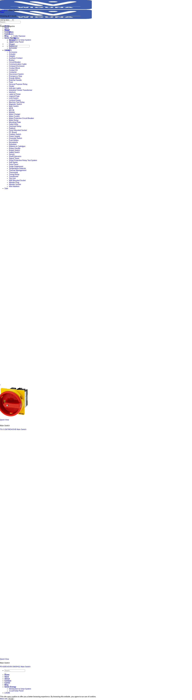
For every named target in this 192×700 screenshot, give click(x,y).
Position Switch (15, 134)
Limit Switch (13, 98)
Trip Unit (12, 178)
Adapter (12, 56)
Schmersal (13, 46)
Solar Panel (13, 164)
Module (12, 112)
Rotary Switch (14, 150)
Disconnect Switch (16, 74)
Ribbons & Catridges (17, 146)
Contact (7, 32)
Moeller (16, 38)
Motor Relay (13, 120)
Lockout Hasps (15, 100)
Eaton (11, 34)
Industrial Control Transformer (20, 90)
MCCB (11, 110)
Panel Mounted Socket (18, 130)
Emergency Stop (15, 76)
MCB (11, 108)
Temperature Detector (17, 168)
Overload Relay (15, 126)
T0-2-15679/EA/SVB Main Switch (13, 429)
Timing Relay (14, 174)
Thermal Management (17, 170)
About (7, 679)
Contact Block (14, 68)
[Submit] (5, 673)
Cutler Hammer (19, 36)
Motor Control (14, 116)
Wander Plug (14, 182)
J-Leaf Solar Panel (16, 42)
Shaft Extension (15, 156)
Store (6, 28)
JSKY (11, 42)
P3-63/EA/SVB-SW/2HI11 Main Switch (15, 667)
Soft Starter (13, 162)
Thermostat (13, 172)
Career (7, 683)
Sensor (12, 154)
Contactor (13, 72)
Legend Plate (14, 96)
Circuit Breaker (15, 62)
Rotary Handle (14, 148)
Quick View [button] (4, 420)
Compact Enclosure (16, 66)
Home (6, 675)
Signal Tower (14, 158)
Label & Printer (15, 94)
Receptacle (13, 142)
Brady (11, 32)
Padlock (12, 128)
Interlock (12, 92)
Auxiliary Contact (15, 58)
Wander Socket (15, 184)
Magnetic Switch (15, 104)
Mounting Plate (15, 122)
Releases (12, 144)
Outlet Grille (13, 124)
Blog (6, 36)
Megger (12, 44)
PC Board (13, 132)
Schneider (13, 48)
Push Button (14, 140)
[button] (2, 12)
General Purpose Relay (18, 84)
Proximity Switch (15, 138)
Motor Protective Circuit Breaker (21, 118)
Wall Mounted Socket (17, 180)
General (12, 40)
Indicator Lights (15, 88)
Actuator (12, 54)
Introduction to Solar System (20, 40)
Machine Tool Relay (17, 102)
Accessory (13, 52)
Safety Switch (14, 152)
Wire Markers (14, 186)
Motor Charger (14, 114)
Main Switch (14, 106)
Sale (6, 188)
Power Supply (14, 136)
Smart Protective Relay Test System (23, 160)
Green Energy (10, 38)
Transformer (13, 176)
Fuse (11, 82)
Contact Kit (13, 70)
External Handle (15, 80)
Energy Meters (14, 78)
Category (3, 10)
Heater (11, 86)
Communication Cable (18, 64)
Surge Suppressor (16, 166)
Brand (6, 30)
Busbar (12, 60)
